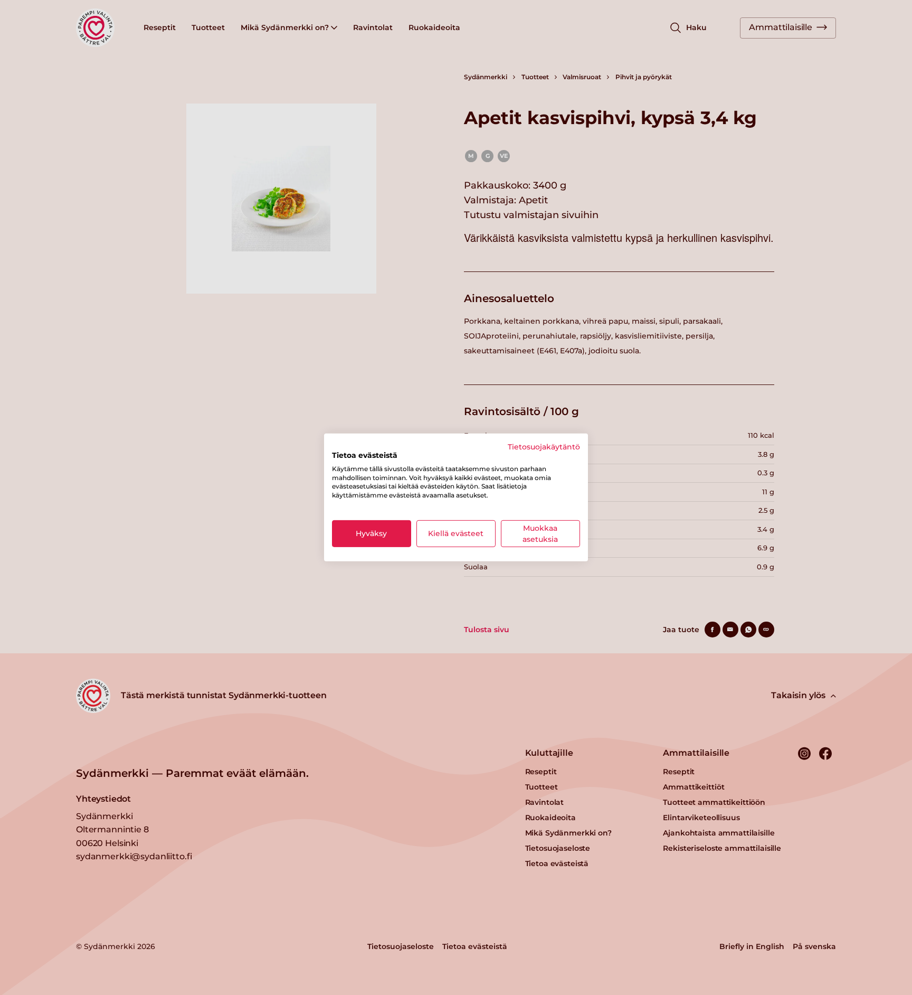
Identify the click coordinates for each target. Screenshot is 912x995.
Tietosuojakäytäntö (544, 447)
